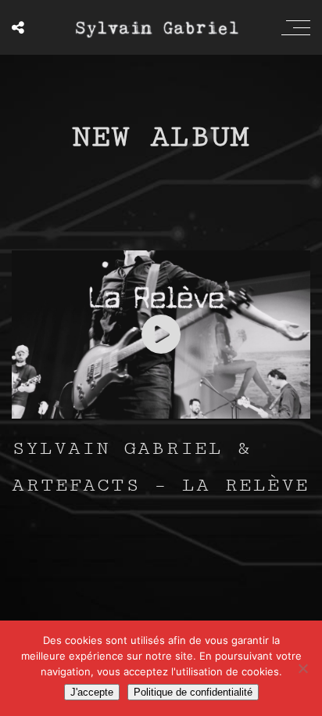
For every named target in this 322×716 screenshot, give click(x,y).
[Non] (302, 668)
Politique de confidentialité (193, 692)
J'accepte (91, 692)
